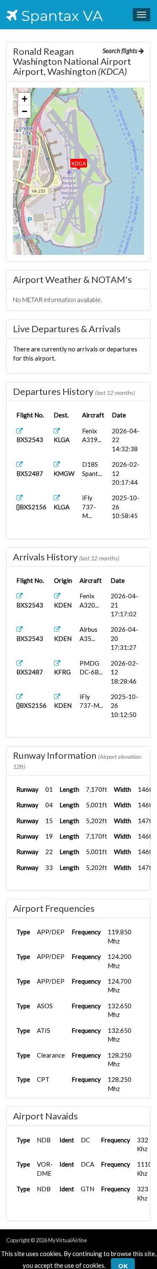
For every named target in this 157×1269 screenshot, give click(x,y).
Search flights (121, 50)
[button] (72, 161)
